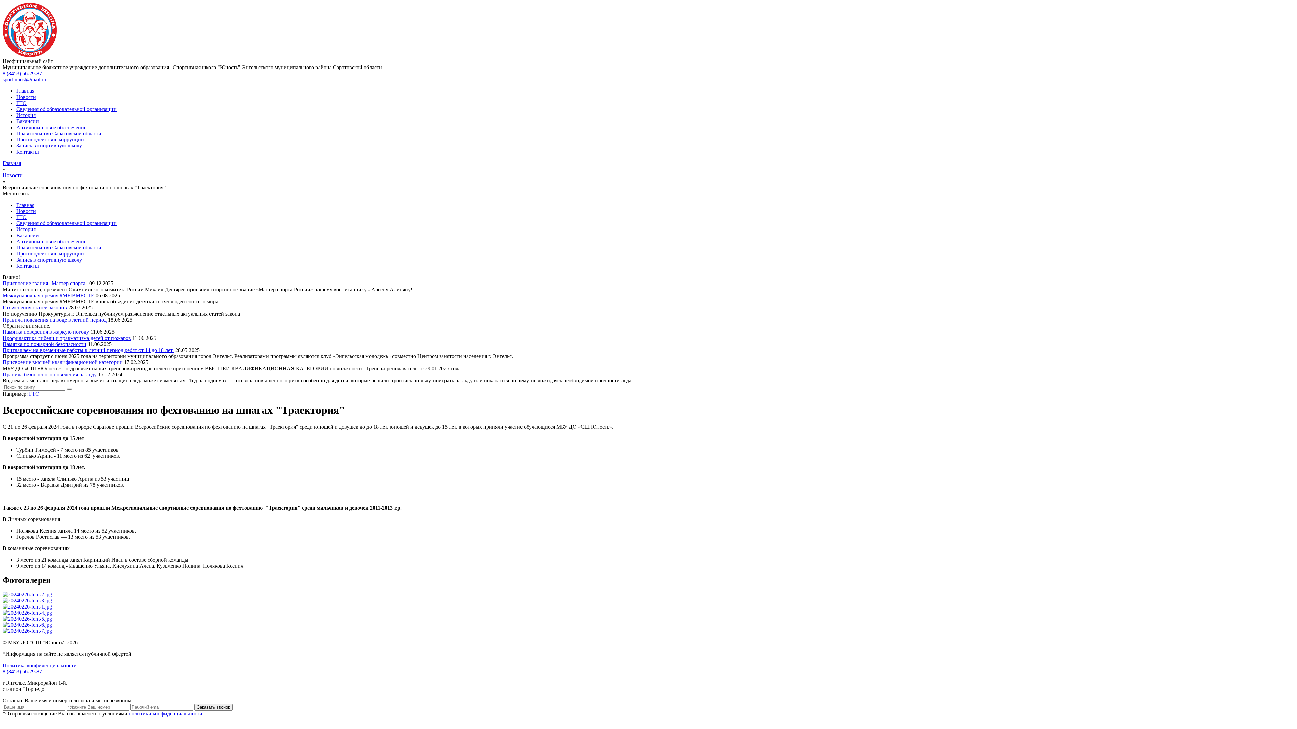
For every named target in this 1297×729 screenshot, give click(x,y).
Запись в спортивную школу (49, 145)
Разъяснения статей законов (35, 307)
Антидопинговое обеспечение (51, 127)
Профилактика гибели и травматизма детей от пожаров (67, 338)
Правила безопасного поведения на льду (50, 374)
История (26, 115)
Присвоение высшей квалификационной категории (63, 362)
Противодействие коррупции (50, 139)
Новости (26, 97)
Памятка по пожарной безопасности (44, 344)
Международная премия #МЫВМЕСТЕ (48, 295)
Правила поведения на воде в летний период (55, 320)
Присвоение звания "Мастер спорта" (45, 283)
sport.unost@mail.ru (24, 79)
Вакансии (27, 121)
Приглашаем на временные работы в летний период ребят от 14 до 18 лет (88, 350)
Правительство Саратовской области (58, 133)
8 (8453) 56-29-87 (22, 73)
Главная (25, 91)
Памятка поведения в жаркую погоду (46, 332)
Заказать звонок (213, 707)
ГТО (21, 103)
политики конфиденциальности (165, 714)
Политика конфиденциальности (40, 665)
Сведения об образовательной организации (66, 109)
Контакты (27, 152)
